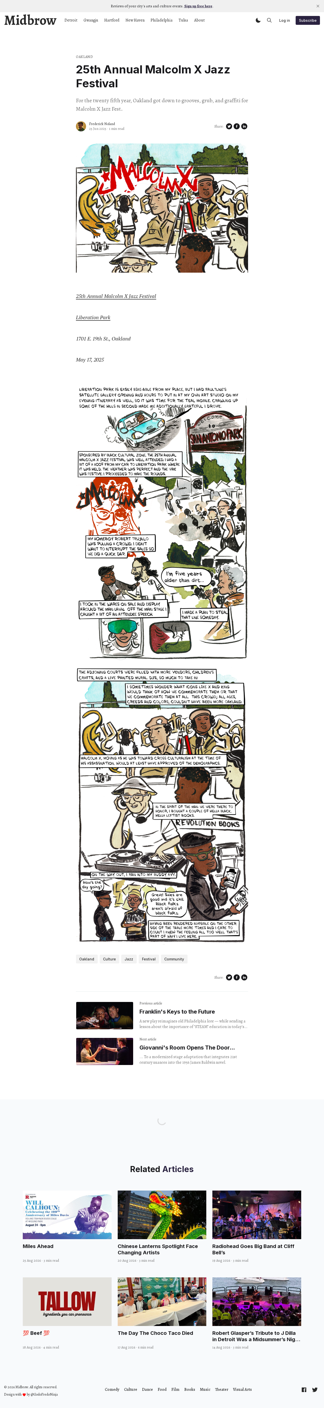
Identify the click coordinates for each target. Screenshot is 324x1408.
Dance (147, 1389)
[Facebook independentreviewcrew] (304, 1389)
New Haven (135, 20)
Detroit (71, 20)
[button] (258, 20)
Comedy (112, 1389)
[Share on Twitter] (229, 126)
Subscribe (308, 20)
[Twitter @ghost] (315, 1389)
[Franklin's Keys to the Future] (104, 1016)
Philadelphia (162, 20)
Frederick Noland (102, 124)
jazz (129, 959)
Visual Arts (242, 1389)
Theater (221, 1389)
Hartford (111, 20)
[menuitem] (112, 1389)
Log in (284, 20)
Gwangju (91, 20)
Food (162, 1389)
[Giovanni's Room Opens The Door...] (104, 1051)
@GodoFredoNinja (44, 1394)
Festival (149, 959)
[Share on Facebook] (236, 126)
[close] (318, 6)
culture (109, 959)
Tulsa (183, 20)
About (199, 20)
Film (175, 1389)
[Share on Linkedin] (244, 126)
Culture (130, 1389)
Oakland (84, 56)
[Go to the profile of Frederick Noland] (81, 126)
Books (189, 1389)
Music (205, 1389)
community (174, 959)
